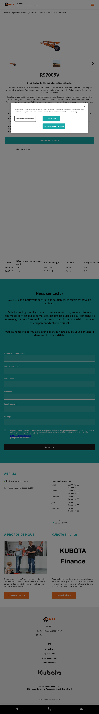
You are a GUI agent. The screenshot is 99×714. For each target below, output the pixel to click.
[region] (49, 118)
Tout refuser (51, 118)
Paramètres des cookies (25, 118)
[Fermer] (84, 106)
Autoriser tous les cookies (54, 126)
